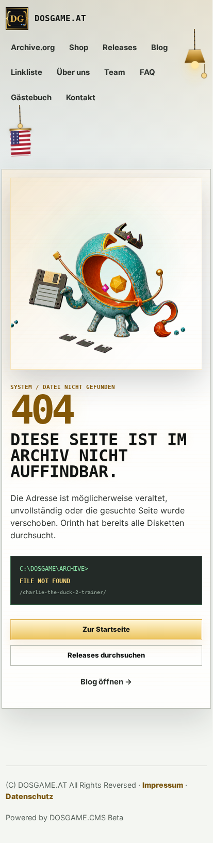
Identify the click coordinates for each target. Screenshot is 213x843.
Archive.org (33, 47)
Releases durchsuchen (106, 655)
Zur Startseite (106, 629)
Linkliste (26, 72)
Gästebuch (31, 97)
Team (114, 72)
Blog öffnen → (106, 681)
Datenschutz (29, 796)
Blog (159, 47)
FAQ (147, 72)
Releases (120, 47)
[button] (20, 129)
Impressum (162, 784)
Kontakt (80, 97)
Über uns (73, 72)
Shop (78, 47)
